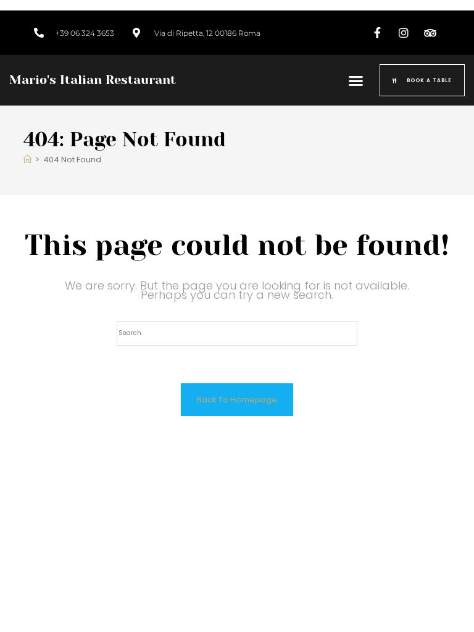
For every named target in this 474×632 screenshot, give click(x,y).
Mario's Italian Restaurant (92, 80)
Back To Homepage (237, 399)
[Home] (27, 159)
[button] (356, 80)
